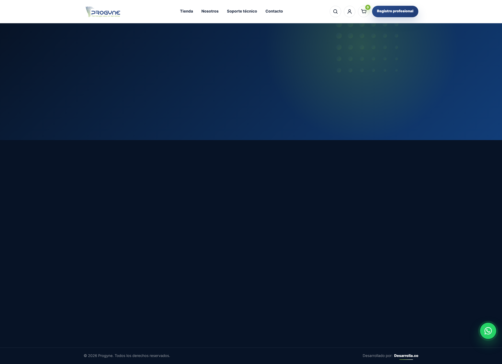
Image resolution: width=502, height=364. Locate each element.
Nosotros (210, 11)
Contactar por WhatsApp (398, 201)
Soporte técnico (242, 11)
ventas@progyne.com (105, 323)
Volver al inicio (251, 111)
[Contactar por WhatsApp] (488, 331)
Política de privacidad (230, 322)
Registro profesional (395, 11)
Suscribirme (381, 323)
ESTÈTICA (286, 304)
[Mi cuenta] (349, 11)
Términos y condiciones (232, 313)
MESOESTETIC (291, 285)
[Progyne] (103, 11)
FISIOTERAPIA (290, 313)
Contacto (274, 11)
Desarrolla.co (406, 356)
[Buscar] (335, 11)
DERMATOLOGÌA (292, 295)
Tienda (186, 11)
